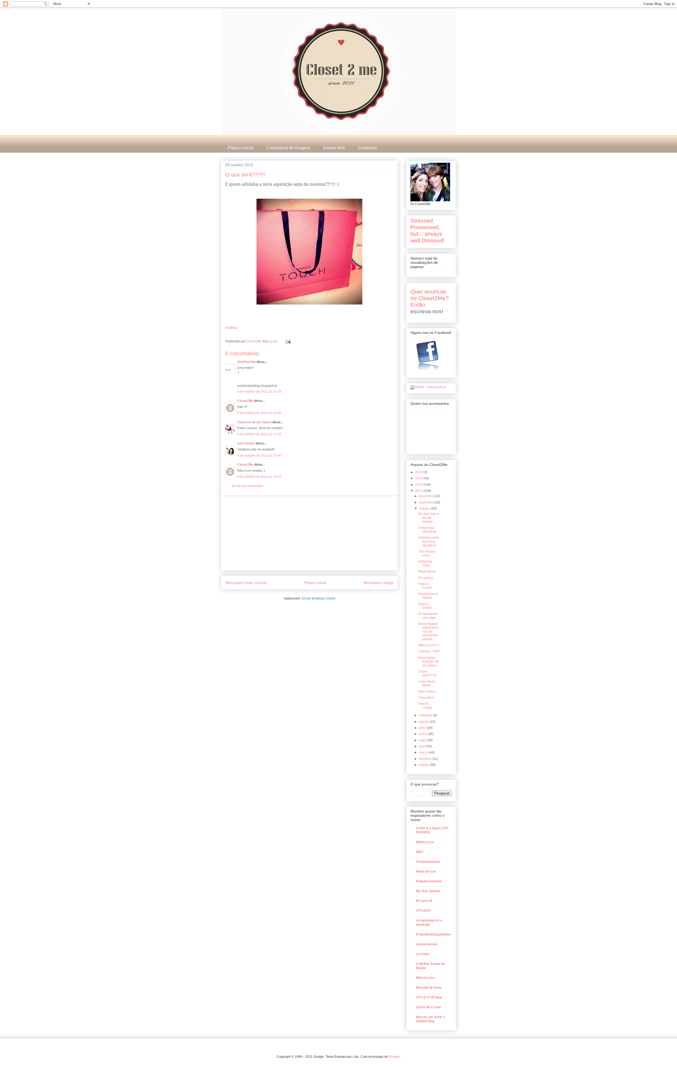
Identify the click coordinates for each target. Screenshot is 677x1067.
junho (423, 734)
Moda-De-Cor (426, 871)
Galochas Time (425, 563)
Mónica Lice (425, 842)
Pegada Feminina (429, 881)
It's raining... (426, 578)
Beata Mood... (428, 571)
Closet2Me (254, 341)
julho (423, 728)
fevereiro (425, 759)
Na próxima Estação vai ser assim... (428, 661)
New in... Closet (425, 585)
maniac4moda (426, 944)
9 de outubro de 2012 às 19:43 (259, 477)
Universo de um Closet (254, 422)
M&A (419, 852)
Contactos (367, 148)
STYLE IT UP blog (429, 997)
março (424, 752)
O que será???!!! (427, 673)
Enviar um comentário (247, 486)
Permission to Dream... (428, 596)
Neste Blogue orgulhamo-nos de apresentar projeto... (428, 631)
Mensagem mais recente (246, 582)
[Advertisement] (309, 533)
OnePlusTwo (246, 362)
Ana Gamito (246, 443)
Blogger (394, 1057)
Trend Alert (426, 698)
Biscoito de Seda (428, 987)
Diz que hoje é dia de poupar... (428, 517)
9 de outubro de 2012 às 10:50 (259, 413)
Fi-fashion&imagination (433, 934)
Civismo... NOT (429, 651)
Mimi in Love (425, 978)
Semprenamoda (428, 862)
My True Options (428, 891)
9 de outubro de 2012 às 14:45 (259, 434)
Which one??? (428, 645)
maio (423, 740)
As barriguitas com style (428, 615)
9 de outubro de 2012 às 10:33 (259, 391)
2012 (419, 491)
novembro (426, 502)
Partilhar (231, 328)
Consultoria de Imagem (288, 148)
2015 (419, 472)
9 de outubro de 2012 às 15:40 (259, 455)
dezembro (426, 496)
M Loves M (424, 901)
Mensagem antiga (378, 582)
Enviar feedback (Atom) (318, 598)
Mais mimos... (428, 691)
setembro (426, 715)
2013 (419, 485)
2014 (419, 478)
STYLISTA (423, 910)
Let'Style (422, 954)
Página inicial (240, 148)
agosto (424, 722)
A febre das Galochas (427, 529)
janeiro (424, 765)
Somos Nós (334, 148)
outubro (425, 508)
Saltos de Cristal (428, 1007)
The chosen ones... (426, 553)
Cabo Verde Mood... (427, 683)
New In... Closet (425, 705)
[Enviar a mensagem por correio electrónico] (287, 341)
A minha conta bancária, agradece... (428, 541)
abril (422, 746)
